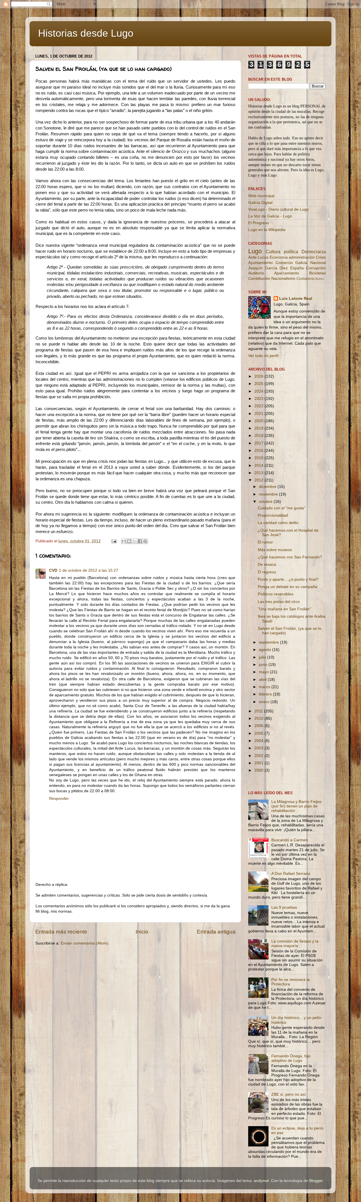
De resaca (267, 564)
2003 (259, 748)
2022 (259, 406)
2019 (259, 428)
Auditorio (256, 273)
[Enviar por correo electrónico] (124, 541)
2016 (259, 450)
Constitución (259, 278)
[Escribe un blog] (129, 541)
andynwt (261, 1181)
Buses (319, 278)
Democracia (313, 251)
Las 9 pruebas (284, 907)
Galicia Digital (260, 203)
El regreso (267, 572)
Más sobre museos (275, 550)
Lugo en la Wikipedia (266, 230)
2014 (259, 465)
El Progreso (258, 223)
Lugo (255, 251)
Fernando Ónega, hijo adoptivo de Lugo (291, 1058)
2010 (259, 718)
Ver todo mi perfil (263, 356)
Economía (279, 257)
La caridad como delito (278, 523)
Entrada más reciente (61, 932)
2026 (259, 376)
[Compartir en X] (134, 541)
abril (263, 679)
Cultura (273, 251)
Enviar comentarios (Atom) (84, 943)
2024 (259, 391)
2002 (259, 756)
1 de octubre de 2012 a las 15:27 (88, 570)
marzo (265, 687)
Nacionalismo (283, 278)
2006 (259, 726)
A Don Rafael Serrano (290, 873)
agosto (265, 650)
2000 (259, 770)
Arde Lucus (258, 257)
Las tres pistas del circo (279, 602)
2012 (259, 480)
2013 (259, 473)
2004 (259, 741)
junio (263, 664)
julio (263, 657)
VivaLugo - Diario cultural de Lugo (278, 209)
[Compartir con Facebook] (140, 541)
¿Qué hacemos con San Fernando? (290, 557)
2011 (259, 711)
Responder (59, 798)
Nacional (318, 263)
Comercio (284, 263)
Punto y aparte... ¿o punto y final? (288, 579)
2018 (259, 435)
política (291, 251)
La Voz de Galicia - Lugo (270, 216)
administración (302, 257)
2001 (259, 763)
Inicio (142, 932)
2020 (259, 421)
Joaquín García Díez (268, 268)
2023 (259, 399)
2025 (259, 384)
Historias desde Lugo (85, 33)
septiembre (269, 642)
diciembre (268, 487)
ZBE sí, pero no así (288, 1094)
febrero (266, 694)
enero (264, 702)
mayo (264, 672)
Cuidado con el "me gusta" (281, 508)
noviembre (269, 494)
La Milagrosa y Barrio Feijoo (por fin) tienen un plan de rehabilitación (296, 806)
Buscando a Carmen (289, 840)
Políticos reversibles (275, 594)
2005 (259, 733)
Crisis (321, 257)
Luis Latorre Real (295, 298)
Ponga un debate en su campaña (287, 587)
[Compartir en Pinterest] (145, 541)
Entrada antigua (216, 932)
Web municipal (261, 196)
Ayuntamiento (260, 263)
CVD (53, 570)
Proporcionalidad (273, 515)
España (297, 268)
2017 (259, 443)
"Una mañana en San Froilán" (284, 609)
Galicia (301, 263)
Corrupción (316, 268)
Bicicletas (317, 273)
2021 (259, 413)
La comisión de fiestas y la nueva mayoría (294, 943)
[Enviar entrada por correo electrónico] (113, 541)
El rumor (265, 542)
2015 (259, 458)
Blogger (316, 1181)
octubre (266, 501)
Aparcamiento (286, 273)
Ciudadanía (305, 279)
